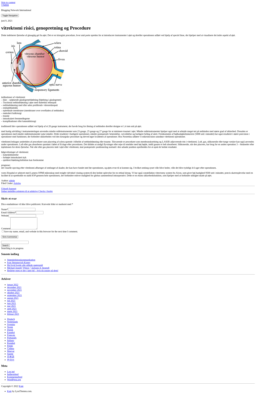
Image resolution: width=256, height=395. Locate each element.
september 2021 (14, 295)
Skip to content (8, 2)
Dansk (10, 329)
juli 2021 (11, 300)
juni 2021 (11, 303)
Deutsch (11, 319)
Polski (10, 346)
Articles (17, 183)
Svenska (11, 324)
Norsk (10, 327)
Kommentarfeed (14, 377)
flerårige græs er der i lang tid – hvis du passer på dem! (32, 270)
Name (4, 209)
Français (11, 335)
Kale (21, 386)
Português (11, 338)
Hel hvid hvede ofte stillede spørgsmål (25, 265)
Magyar (10, 351)
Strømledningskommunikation (21, 260)
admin (12, 180)
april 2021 (12, 308)
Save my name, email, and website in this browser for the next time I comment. (41, 231)
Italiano (10, 340)
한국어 (10, 359)
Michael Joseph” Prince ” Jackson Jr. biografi (28, 268)
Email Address (8, 212)
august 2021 (13, 298)
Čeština (10, 348)
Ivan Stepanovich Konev (18, 262)
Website (5, 215)
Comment (5, 228)
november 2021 (14, 290)
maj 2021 (11, 306)
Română (11, 343)
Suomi (10, 354)
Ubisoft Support (8, 188)
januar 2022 (12, 284)
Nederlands (12, 321)
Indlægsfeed (13, 374)
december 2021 (14, 287)
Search (5, 245)
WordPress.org (14, 379)
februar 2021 (13, 314)
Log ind (11, 371)
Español (11, 332)
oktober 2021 (13, 292)
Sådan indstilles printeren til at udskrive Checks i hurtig (27, 191)
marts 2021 (12, 311)
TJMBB (5, 5)
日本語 (10, 356)
